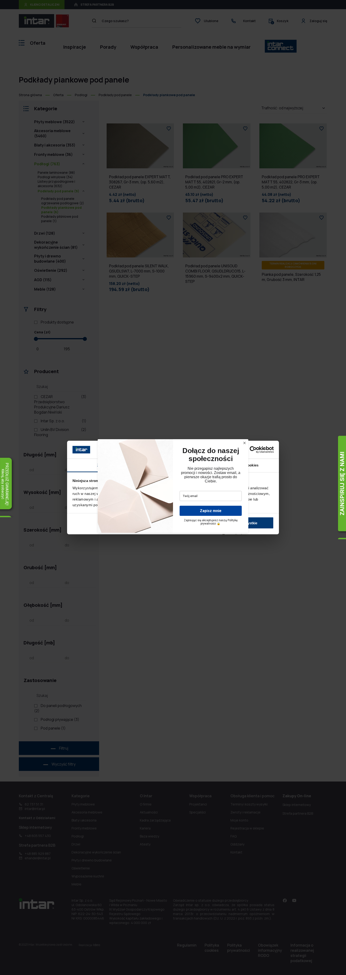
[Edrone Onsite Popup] (173, 487)
